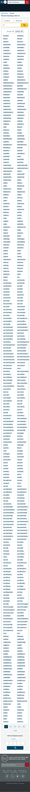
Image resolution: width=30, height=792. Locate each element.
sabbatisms (7, 109)
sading (19, 719)
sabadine (6, 50)
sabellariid (20, 136)
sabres (19, 256)
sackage (20, 451)
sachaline (20, 433)
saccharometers (22, 353)
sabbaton (20, 118)
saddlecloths (7, 668)
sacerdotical (7, 433)
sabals (19, 68)
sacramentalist (22, 509)
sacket (5, 465)
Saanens (20, 41)
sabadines (20, 50)
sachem (19, 436)
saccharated (7, 312)
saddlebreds (7, 666)
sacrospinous (21, 627)
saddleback (21, 654)
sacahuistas (7, 283)
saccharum (21, 365)
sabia (5, 186)
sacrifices (20, 580)
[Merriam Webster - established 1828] (5, 2)
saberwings (7, 180)
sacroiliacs (7, 615)
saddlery (6, 689)
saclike (19, 477)
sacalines (6, 292)
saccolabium (7, 377)
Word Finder (4, 13)
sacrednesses (22, 562)
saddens (6, 645)
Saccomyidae (7, 380)
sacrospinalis (7, 627)
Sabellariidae (7, 139)
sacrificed (6, 577)
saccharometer (8, 353)
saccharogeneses (23, 342)
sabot (19, 236)
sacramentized (22, 533)
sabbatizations (8, 112)
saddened (20, 639)
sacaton (20, 292)
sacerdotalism (22, 418)
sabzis (5, 277)
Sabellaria (6, 136)
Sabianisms (21, 192)
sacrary (19, 545)
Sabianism (6, 192)
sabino (19, 212)
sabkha (5, 221)
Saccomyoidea (22, 383)
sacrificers (6, 580)
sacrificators (21, 571)
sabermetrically (22, 165)
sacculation (21, 398)
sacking (6, 471)
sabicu (5, 197)
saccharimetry (8, 333)
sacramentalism (22, 507)
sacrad (5, 486)
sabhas (19, 183)
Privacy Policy (14, 772)
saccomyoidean (8, 386)
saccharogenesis (9, 345)
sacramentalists (8, 512)
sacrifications (21, 568)
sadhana (6, 710)
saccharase (21, 306)
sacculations (7, 401)
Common (19, 31)
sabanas (20, 71)
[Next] (26, 726)
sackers (19, 462)
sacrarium (6, 545)
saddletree (6, 692)
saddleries (6, 686)
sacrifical (20, 565)
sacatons (6, 295)
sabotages (6, 242)
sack (4, 451)
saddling (6, 695)
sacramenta (7, 504)
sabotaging (21, 242)
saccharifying (21, 324)
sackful (5, 468)
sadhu (5, 716)
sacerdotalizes (22, 427)
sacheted (20, 445)
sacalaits (6, 289)
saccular (6, 395)
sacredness (7, 562)
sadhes (19, 713)
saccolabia (20, 374)
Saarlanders (21, 44)
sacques (6, 483)
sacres (5, 565)
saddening (6, 642)
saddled (20, 668)
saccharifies (21, 321)
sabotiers (20, 247)
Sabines (6, 212)
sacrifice (20, 574)
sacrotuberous (8, 630)
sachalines (7, 436)
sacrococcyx (21, 610)
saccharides (7, 318)
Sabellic (19, 147)
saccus (19, 409)
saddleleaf (6, 671)
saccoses (20, 392)
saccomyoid (7, 383)
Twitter (12, 776)
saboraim (6, 236)
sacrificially (21, 583)
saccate (19, 303)
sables (5, 230)
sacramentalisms (9, 509)
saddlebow (21, 660)
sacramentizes (8, 536)
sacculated (7, 398)
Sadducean (7, 698)
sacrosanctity (7, 624)
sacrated (20, 548)
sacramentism (8, 530)
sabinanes (20, 203)
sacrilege (20, 586)
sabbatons (6, 121)
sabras (5, 253)
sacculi (19, 404)
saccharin (20, 333)
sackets (19, 465)
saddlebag (20, 657)
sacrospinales (22, 624)
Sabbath (20, 86)
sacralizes (6, 498)
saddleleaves (7, 674)
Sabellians (6, 147)
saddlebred (21, 663)
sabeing (6, 133)
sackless (6, 474)
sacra (19, 483)
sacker (5, 462)
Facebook (7, 776)
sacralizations (22, 492)
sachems (20, 439)
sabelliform (21, 153)
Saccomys (20, 386)
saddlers (20, 686)
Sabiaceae (20, 186)
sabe (5, 127)
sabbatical (6, 103)
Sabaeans (20, 56)
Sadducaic (20, 695)
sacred (5, 560)
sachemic (6, 439)
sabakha (6, 59)
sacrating (20, 551)
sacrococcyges (22, 607)
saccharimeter (8, 327)
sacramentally (8, 515)
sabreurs (20, 262)
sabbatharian (7, 88)
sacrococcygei (8, 607)
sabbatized (7, 115)
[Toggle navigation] (1, 2)
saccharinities (8, 339)
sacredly (20, 560)
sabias (19, 194)
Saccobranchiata (23, 371)
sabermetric (7, 165)
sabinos (6, 215)
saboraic (20, 233)
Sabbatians (21, 97)
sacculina (6, 406)
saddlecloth (21, 666)
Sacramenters (22, 527)
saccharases (7, 309)
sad (18, 633)
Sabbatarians (7, 86)
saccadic (20, 300)
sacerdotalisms (8, 421)
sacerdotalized (8, 427)
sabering (20, 162)
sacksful (6, 477)
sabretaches (21, 259)
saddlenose (21, 680)
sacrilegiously (8, 592)
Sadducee (20, 698)
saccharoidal (21, 348)
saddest (6, 648)
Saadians (20, 36)
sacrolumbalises (22, 618)
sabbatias (6, 100)
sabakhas (20, 59)
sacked (19, 459)
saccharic (6, 315)
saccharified (7, 321)
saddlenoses (7, 683)
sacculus (6, 409)
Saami (5, 38)
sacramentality (22, 512)
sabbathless (7, 91)
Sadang (5, 636)
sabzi (19, 274)
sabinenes (20, 209)
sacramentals (21, 515)
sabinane (6, 203)
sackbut (20, 454)
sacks (19, 474)
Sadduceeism (7, 701)
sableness (6, 227)
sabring (5, 265)
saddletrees (21, 692)
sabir (5, 218)
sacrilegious (21, 589)
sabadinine (7, 53)
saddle (5, 654)
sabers (19, 171)
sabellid (19, 150)
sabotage (6, 239)
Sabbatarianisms (22, 83)
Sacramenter (7, 527)
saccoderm (7, 374)
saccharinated (8, 336)
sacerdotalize (21, 424)
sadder (19, 645)
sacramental (21, 504)
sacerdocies (7, 415)
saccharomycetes (23, 359)
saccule (19, 401)
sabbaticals (21, 103)
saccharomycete (8, 359)
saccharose (21, 362)
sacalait (19, 286)
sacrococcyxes (8, 613)
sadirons (20, 721)
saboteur (6, 245)
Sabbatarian (21, 80)
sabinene (6, 209)
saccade (20, 298)
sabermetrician (8, 168)
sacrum (19, 630)
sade (18, 704)
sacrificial (6, 583)
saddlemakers (8, 680)
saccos (5, 392)
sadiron (5, 721)
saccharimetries (22, 330)
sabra (19, 250)
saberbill (6, 159)
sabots (5, 250)
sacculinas (20, 406)
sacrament (20, 501)
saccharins (7, 342)
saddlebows (7, 663)
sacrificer (20, 577)
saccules (6, 404)
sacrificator (7, 571)
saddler (19, 683)
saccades (6, 300)
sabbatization (21, 109)
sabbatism (20, 106)
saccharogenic (22, 345)
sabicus (19, 197)
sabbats (20, 121)
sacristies (6, 601)
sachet (5, 445)
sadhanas (20, 710)
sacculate (20, 395)
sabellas (6, 141)
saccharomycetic (9, 362)
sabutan (20, 271)
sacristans (20, 598)
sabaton (6, 74)
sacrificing (6, 586)
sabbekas (20, 124)
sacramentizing (22, 536)
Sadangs (20, 636)
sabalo (19, 62)
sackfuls (20, 468)
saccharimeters (22, 327)
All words (10, 31)
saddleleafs (21, 671)
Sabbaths (6, 94)
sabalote (20, 65)
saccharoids (7, 351)
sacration (6, 554)
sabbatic (20, 100)
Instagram (23, 776)
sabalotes (6, 68)
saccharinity (21, 339)
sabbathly (20, 91)
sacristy (6, 604)
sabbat (5, 80)
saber (19, 156)
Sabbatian (6, 97)
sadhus (19, 716)
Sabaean (6, 56)
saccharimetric (8, 330)
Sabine (19, 206)
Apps (15, 770)
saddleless (20, 674)
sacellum (20, 412)
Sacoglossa (7, 480)
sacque (19, 480)
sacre (5, 557)
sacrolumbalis (8, 618)
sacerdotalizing (8, 430)
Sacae (5, 280)
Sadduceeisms (22, 701)
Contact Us (6, 772)
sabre (19, 253)
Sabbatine (6, 106)
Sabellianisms (22, 144)
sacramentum (21, 539)
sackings (20, 471)
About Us (9, 770)
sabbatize (20, 112)
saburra (5, 268)
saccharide (21, 315)
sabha (5, 183)
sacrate (5, 548)
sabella (19, 133)
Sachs (19, 448)
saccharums (7, 368)
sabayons (20, 77)
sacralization (7, 492)
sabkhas (20, 221)
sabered (6, 162)
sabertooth (20, 174)
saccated (6, 306)
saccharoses (7, 365)
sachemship (7, 442)
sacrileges (6, 589)
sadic (5, 719)
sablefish (20, 224)
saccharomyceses (23, 356)
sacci (19, 368)
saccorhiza (7, 389)
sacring (19, 592)
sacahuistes (7, 286)
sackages (6, 454)
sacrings (6, 595)
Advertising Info (22, 770)
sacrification (7, 568)
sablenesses (21, 227)
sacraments (7, 539)
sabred (5, 256)
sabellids (6, 153)
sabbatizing (7, 118)
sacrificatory (7, 574)
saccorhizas (21, 389)
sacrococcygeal (22, 604)
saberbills (20, 159)
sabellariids (21, 139)
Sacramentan (7, 518)
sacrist (19, 595)
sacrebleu (20, 557)
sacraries (20, 542)
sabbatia (20, 94)
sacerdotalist (21, 421)
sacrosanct (7, 621)
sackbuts (6, 456)
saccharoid (7, 348)
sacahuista (21, 280)
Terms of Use (23, 772)
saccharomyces (8, 356)
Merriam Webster (4, 758)
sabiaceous (7, 189)
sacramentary (21, 524)
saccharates (21, 312)
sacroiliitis (20, 615)
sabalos (6, 65)
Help (4, 770)
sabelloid (6, 156)
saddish (20, 651)
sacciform (6, 371)
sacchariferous (22, 318)
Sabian (19, 189)
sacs (4, 633)
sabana (5, 71)
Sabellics (6, 150)
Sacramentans (22, 518)
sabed (19, 130)
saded (5, 707)
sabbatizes (20, 115)
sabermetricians (22, 168)
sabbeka (6, 124)
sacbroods (6, 298)
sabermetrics (7, 171)
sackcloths (7, 459)
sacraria (6, 542)
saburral (20, 268)
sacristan (6, 598)
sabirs (19, 218)
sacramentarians (22, 521)
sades (19, 707)
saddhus (6, 651)
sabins (19, 215)
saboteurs (20, 245)
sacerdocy (20, 415)
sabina (19, 200)
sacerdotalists (8, 424)
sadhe (5, 713)
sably (19, 230)
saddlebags (7, 660)
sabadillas (20, 47)
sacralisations (22, 489)
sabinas (6, 206)
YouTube (17, 776)
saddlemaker (21, 677)
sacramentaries (8, 524)
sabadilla (6, 47)
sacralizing (20, 498)
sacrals (5, 501)
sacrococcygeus (8, 610)
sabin (5, 200)
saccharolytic (21, 351)
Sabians (6, 194)
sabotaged (20, 239)
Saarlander (7, 44)
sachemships (21, 442)
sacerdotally (21, 430)
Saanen (5, 41)
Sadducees (7, 704)
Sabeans (6, 130)
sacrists (19, 601)
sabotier (6, 247)
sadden (5, 639)
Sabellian (20, 141)
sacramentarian (8, 521)
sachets (6, 448)
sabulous (20, 265)
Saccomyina (21, 380)
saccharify (6, 324)
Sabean (19, 127)
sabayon (6, 77)
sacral (19, 486)
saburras (6, 271)
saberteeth (6, 174)
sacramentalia (8, 507)
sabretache (7, 259)
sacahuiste (21, 283)
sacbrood (20, 295)
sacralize (6, 495)
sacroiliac (20, 613)
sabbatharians (22, 88)
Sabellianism (7, 144)
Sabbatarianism (8, 83)
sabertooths (7, 177)
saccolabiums (22, 377)
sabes (19, 180)
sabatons (20, 74)
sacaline (20, 289)
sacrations (20, 554)
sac (18, 277)
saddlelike (6, 677)
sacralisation (7, 489)
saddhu (19, 648)
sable (5, 224)
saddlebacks (7, 657)
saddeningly (21, 642)
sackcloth (20, 456)
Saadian (6, 36)
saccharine (21, 336)
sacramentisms (22, 530)
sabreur (5, 262)
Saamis (19, 38)
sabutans (6, 274)
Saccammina (7, 303)
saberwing (20, 177)
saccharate (21, 309)
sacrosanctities (22, 621)
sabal (5, 62)
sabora (5, 233)
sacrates (6, 551)
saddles (19, 689)
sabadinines (21, 53)
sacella (5, 412)
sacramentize (7, 533)
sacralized (20, 495)
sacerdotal (6, 418)
